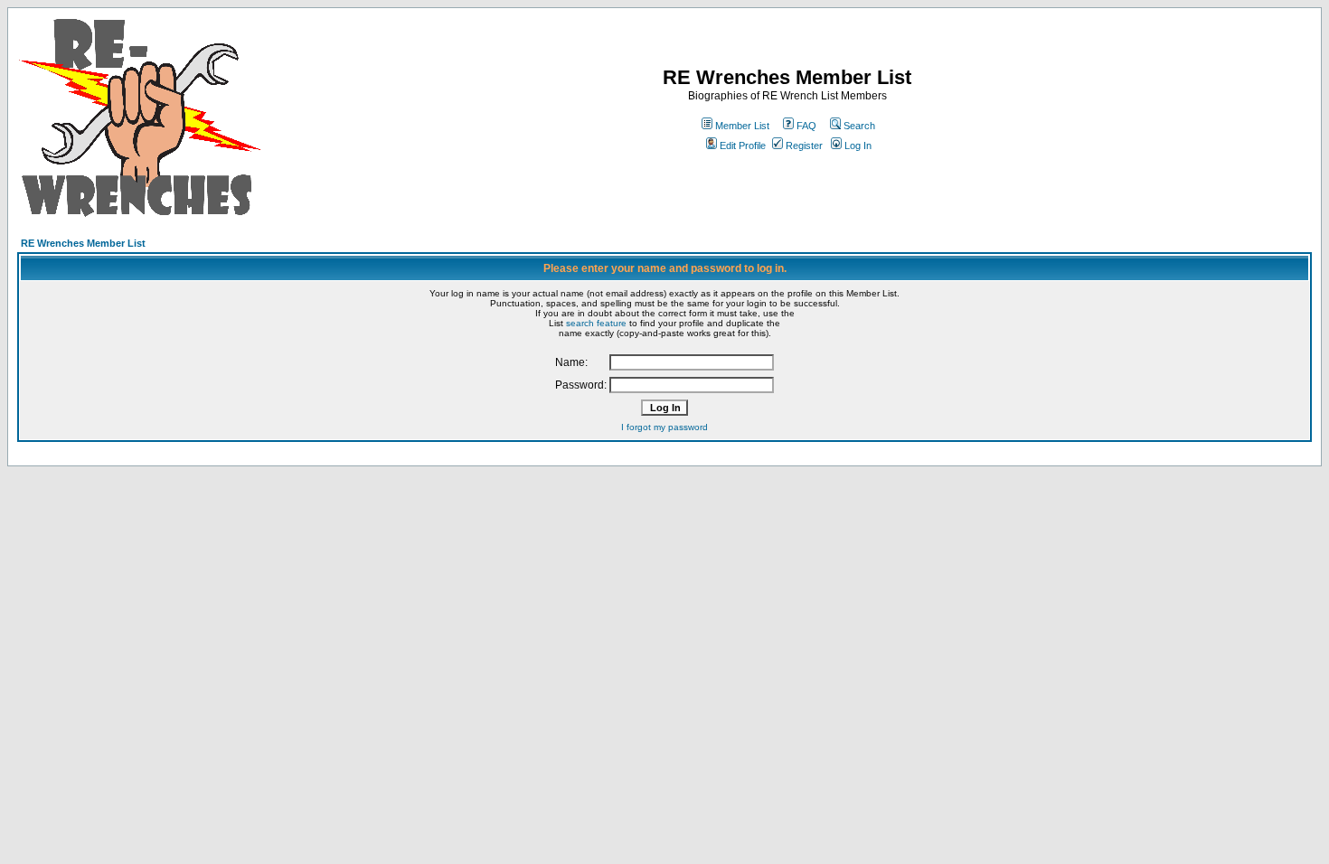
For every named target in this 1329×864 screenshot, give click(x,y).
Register (804, 145)
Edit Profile (743, 145)
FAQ (806, 125)
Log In (858, 145)
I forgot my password (664, 427)
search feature (596, 323)
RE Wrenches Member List (83, 243)
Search (859, 125)
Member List (742, 125)
